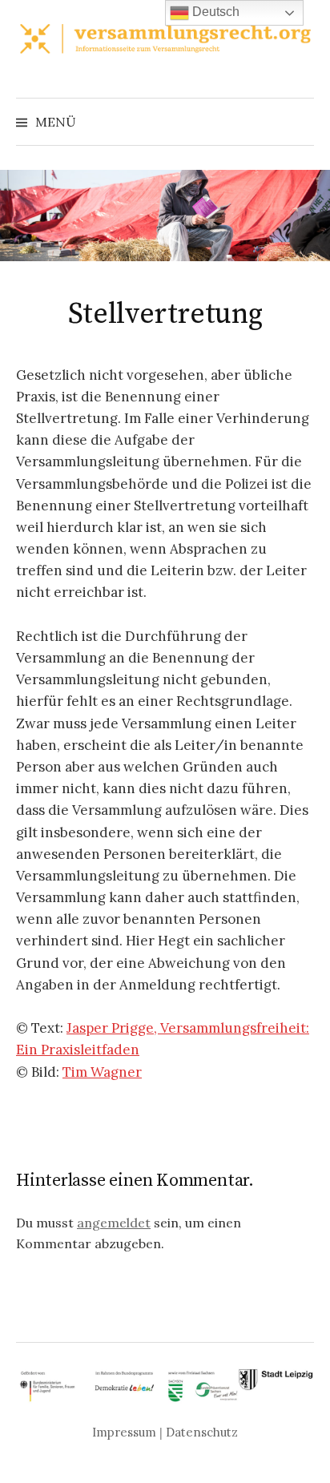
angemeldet (114, 1223)
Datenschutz (202, 1432)
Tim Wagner (102, 1072)
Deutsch (214, 11)
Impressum (124, 1432)
